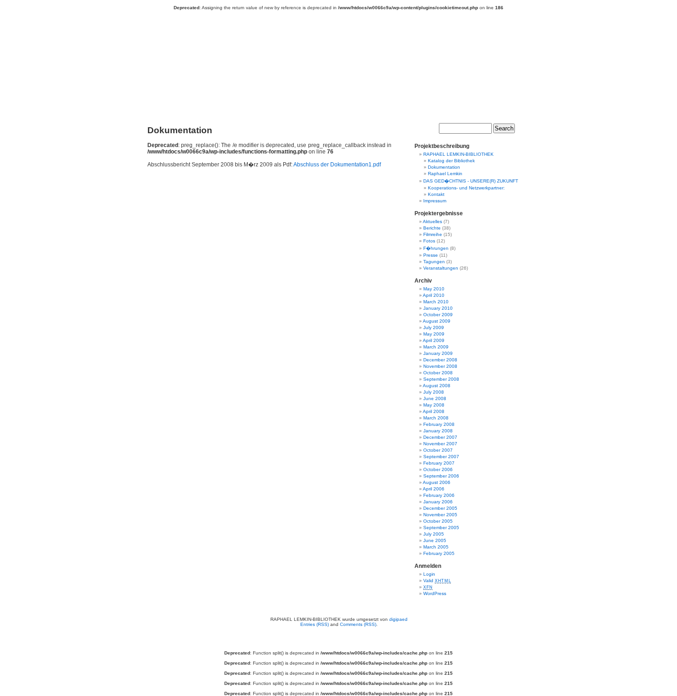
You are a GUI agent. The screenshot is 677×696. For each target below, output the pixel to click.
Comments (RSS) (358, 624)
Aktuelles (432, 221)
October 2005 (438, 521)
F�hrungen (436, 248)
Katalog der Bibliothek (451, 160)
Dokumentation (444, 167)
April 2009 (433, 340)
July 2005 (433, 534)
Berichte (432, 227)
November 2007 (440, 443)
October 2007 (438, 450)
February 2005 (439, 553)
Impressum (434, 200)
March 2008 (436, 417)
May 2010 (433, 288)
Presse (430, 255)
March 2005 (436, 546)
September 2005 (441, 527)
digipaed (398, 619)
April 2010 (433, 295)
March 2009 (436, 346)
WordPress (434, 593)
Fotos (429, 240)
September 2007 (441, 456)
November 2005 (440, 514)
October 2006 (438, 469)
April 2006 (433, 488)
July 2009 (433, 327)
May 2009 (433, 333)
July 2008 (433, 392)
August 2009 (436, 321)
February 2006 (439, 495)
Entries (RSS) (314, 624)
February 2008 (439, 424)
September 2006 (441, 475)
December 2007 (440, 437)
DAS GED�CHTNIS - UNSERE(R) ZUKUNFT (470, 180)
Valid (437, 580)
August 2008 (436, 385)
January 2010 (438, 308)
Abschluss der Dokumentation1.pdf (337, 164)
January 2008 (438, 430)
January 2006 (438, 501)
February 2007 (439, 463)
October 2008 (438, 372)
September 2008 (441, 379)
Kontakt (436, 194)
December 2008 (440, 359)
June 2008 (434, 398)
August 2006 (436, 482)
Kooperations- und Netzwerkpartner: (466, 187)
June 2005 (434, 540)
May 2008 (433, 404)
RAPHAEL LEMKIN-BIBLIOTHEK (343, 65)
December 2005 (440, 508)
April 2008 (433, 411)
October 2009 (438, 314)
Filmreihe (432, 234)
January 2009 (438, 353)
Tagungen (434, 261)
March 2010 (436, 301)
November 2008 (440, 366)
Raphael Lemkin (445, 173)
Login (429, 574)
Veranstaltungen (440, 268)
